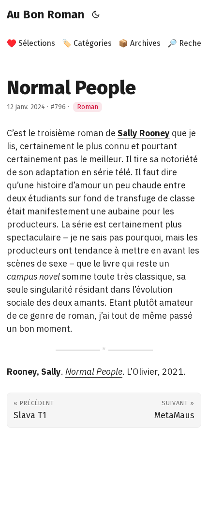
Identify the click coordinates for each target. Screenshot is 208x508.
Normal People (93, 371)
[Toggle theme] (96, 14)
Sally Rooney (144, 133)
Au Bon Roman (45, 14)
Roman (87, 107)
